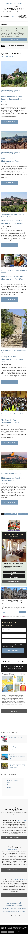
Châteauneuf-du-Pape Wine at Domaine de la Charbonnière (13, 222)
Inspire (9, 787)
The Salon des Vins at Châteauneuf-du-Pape (10, 421)
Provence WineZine (6, 270)
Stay (8, 790)
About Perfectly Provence (14, 837)
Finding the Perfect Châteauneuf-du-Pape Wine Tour (12, 359)
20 (12, 514)
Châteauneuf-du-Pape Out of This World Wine (12, 479)
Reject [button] (10, 932)
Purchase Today (14, 39)
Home (3, 45)
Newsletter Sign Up (7, 902)
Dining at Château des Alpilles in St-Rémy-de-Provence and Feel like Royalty (17, 765)
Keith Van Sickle (5, 414)
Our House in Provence (7, 90)
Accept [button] (4, 932)
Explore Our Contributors (14, 895)
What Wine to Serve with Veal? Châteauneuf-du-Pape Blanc (13, 277)
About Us (7, 3)
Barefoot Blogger (6, 350)
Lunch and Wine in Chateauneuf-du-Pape (10, 159)
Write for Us (19, 3)
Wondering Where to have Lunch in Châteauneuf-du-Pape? (11, 99)
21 (15, 514)
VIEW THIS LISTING (13, 581)
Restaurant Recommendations (10, 91)
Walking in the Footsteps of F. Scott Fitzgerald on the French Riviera (17, 756)
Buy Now (14, 711)
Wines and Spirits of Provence (13, 473)
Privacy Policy (10, 646)
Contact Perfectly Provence (10, 911)
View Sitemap (21, 911)
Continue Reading (9, 122)
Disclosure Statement (18, 910)
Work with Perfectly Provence (14, 905)
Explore (9, 785)
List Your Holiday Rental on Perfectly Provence (14, 908)
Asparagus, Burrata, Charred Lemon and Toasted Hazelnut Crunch (17, 747)
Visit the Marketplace (14, 869)
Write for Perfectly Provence (14, 903)
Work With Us (13, 3)
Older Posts (23, 514)
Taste (13, 92)
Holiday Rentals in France (14, 907)
